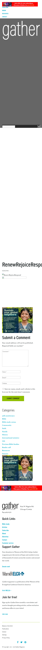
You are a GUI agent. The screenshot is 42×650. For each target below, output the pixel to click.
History (5, 435)
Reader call (6, 447)
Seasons (5, 454)
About (4, 533)
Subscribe (5, 530)
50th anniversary (8, 416)
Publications (5, 629)
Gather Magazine (20, 647)
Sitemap (4, 635)
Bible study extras (9, 422)
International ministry (10, 438)
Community (6, 425)
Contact (4, 17)
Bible (4, 419)
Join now (5, 614)
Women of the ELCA (7, 626)
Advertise (5, 536)
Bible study (5, 524)
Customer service (7, 543)
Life (3, 441)
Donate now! (6, 566)
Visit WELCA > (6, 590)
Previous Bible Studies (10, 444)
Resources (5, 14)
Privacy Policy (6, 638)
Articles (4, 527)
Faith (4, 428)
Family (4, 431)
